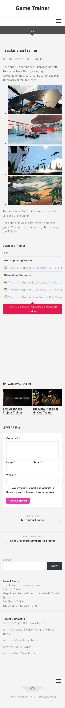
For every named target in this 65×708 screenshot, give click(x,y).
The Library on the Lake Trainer (20, 605)
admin (6, 623)
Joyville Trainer (22, 647)
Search (7, 559)
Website (11, 475)
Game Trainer (32, 8)
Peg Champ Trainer (13, 601)
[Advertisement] (32, 348)
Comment (13, 438)
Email (38, 462)
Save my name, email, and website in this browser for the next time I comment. (30, 490)
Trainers (18, 59)
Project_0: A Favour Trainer (29, 623)
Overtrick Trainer (12, 589)
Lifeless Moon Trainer (26, 640)
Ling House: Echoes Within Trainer (22, 585)
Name (10, 462)
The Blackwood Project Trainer (12, 410)
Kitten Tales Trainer (25, 653)
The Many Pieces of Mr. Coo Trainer (45, 410)
